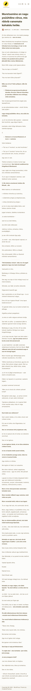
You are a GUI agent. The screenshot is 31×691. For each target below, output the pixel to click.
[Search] (25, 4)
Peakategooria (25, 29)
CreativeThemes (7, 689)
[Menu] (28, 4)
